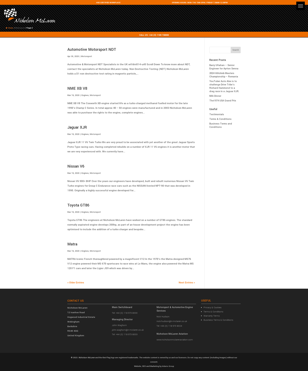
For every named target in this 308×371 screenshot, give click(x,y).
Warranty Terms (212, 315)
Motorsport (86, 56)
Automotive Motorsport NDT (91, 49)
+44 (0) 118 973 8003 (126, 334)
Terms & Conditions (220, 119)
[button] (300, 6)
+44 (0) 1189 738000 (159, 35)
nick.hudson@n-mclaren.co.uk (172, 321)
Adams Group (168, 366)
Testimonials (216, 114)
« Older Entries (75, 282)
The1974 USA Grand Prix (222, 100)
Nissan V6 (75, 166)
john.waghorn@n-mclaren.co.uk (128, 329)
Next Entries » (187, 282)
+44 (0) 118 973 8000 (126, 312)
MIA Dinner (215, 96)
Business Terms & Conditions (218, 320)
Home (10, 28)
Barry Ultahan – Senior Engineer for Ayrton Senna (223, 67)
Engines (85, 95)
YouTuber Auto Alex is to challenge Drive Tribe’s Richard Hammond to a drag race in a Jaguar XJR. (224, 86)
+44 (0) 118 (166, 325)
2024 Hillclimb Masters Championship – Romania (223, 75)
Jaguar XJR (77, 127)
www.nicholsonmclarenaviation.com (175, 339)
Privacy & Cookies (213, 307)
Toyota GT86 (78, 205)
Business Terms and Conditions (220, 125)
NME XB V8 (77, 88)
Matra (72, 244)
